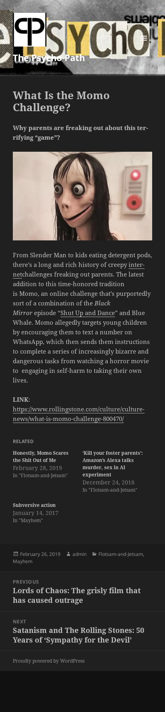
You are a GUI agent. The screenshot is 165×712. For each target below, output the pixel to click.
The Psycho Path (49, 57)
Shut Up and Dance (87, 313)
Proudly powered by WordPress (49, 660)
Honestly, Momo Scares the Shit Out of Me (40, 457)
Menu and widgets (144, 46)
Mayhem (22, 561)
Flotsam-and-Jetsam (121, 554)
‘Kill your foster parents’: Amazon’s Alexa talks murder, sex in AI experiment (112, 464)
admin (79, 554)
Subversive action (34, 505)
